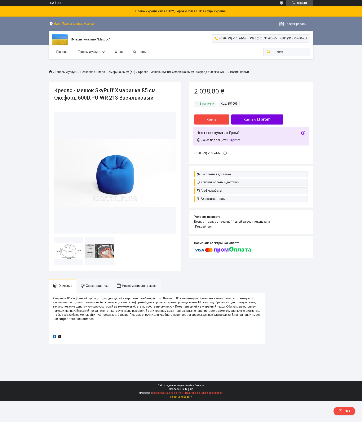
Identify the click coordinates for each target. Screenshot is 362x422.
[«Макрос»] (60, 39)
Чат (347, 411)
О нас (119, 51)
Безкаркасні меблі (93, 72)
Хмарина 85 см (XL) (122, 72)
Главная (61, 51)
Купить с (250, 119)
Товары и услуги (89, 51)
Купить (212, 119)
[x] (59, 337)
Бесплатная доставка (216, 174)
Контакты (139, 51)
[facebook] (54, 337)
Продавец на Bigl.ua (181, 389)
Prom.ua (199, 385)
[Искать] (269, 52)
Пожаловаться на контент (167, 392)
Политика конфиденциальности (204, 392)
